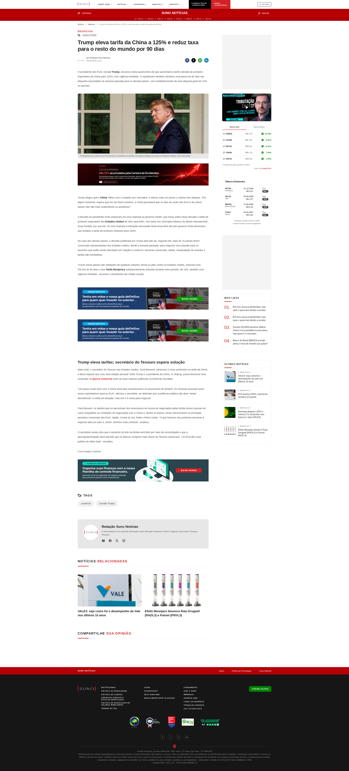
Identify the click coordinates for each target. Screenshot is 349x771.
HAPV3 (229, 159)
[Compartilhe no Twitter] (193, 60)
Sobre (221, 671)
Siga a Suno (190, 691)
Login (147, 687)
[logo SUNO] (83, 4)
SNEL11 (160, 19)
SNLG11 (208, 19)
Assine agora (260, 689)
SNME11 (189, 19)
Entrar (265, 4)
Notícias (81, 24)
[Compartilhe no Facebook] (187, 60)
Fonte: (262, 168)
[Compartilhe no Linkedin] (206, 60)
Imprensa (189, 695)
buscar (265, 13)
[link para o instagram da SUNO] (178, 737)
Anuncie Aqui (191, 698)
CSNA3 (229, 152)
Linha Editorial (265, 671)
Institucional (108, 687)
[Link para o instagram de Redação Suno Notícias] (123, 540)
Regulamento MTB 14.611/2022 (159, 698)
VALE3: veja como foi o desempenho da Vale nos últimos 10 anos (109, 613)
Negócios (91, 24)
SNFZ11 (141, 19)
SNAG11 (150, 19)
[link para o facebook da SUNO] (162, 737)
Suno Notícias (86, 671)
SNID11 (169, 19)
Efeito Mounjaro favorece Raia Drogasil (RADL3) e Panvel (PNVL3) (172, 613)
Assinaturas (151, 691)
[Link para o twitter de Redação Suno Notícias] (117, 540)
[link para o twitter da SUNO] (170, 737)
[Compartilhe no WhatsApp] (200, 60)
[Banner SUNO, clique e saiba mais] (143, 176)
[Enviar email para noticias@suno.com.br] (103, 540)
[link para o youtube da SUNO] (186, 737)
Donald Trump (89, 35)
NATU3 (229, 146)
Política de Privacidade (241, 671)
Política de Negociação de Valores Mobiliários (115, 704)
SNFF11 (179, 19)
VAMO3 (229, 134)
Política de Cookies (112, 695)
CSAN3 (229, 140)
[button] (85, 13)
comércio (86, 503)
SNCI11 (198, 19)
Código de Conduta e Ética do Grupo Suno (112, 699)
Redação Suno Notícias (120, 526)
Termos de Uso (109, 708)
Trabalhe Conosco (194, 705)
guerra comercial (102, 379)
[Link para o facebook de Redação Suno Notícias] (110, 540)
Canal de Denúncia (194, 702)
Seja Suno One (152, 695)
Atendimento (190, 687)
